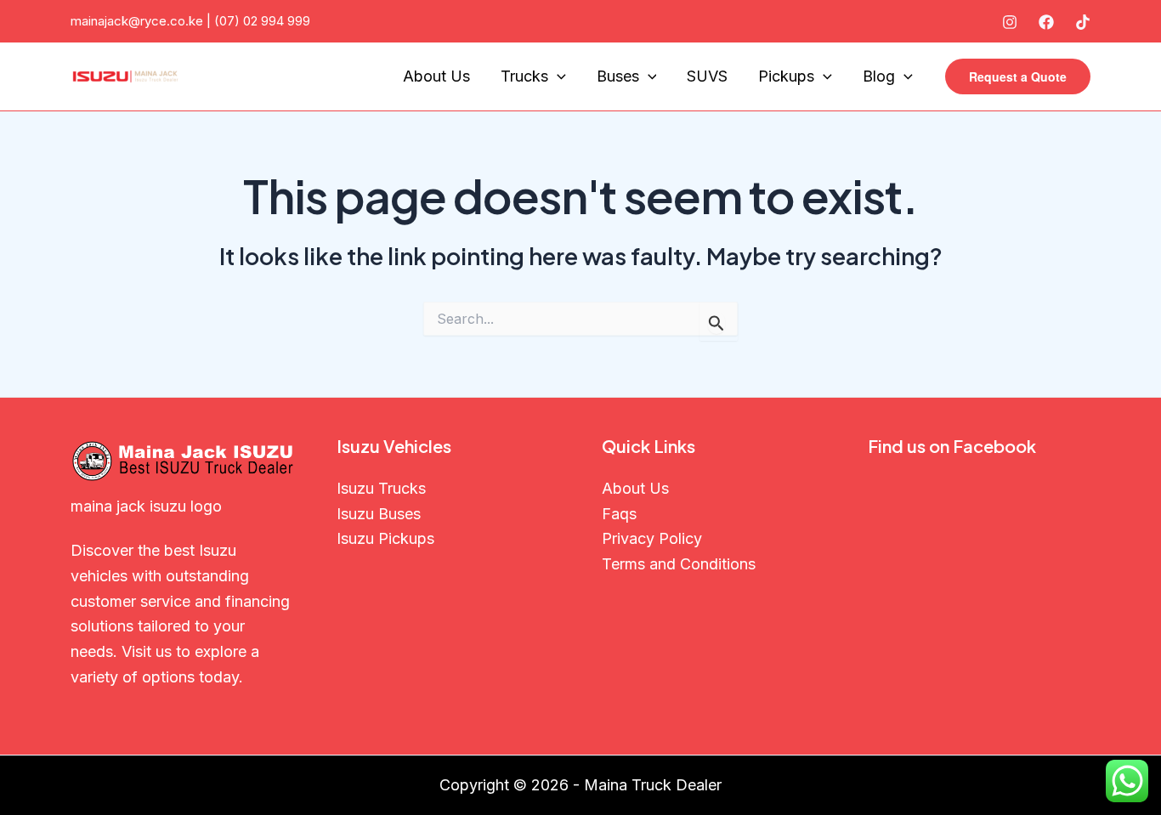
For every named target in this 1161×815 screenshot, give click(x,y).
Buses (618, 76)
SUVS (707, 76)
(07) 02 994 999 (262, 21)
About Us (436, 76)
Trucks (524, 76)
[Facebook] (1046, 22)
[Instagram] (1009, 22)
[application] (557, 77)
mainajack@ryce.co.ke (137, 21)
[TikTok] (1082, 22)
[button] (1017, 76)
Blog (879, 76)
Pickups (786, 76)
